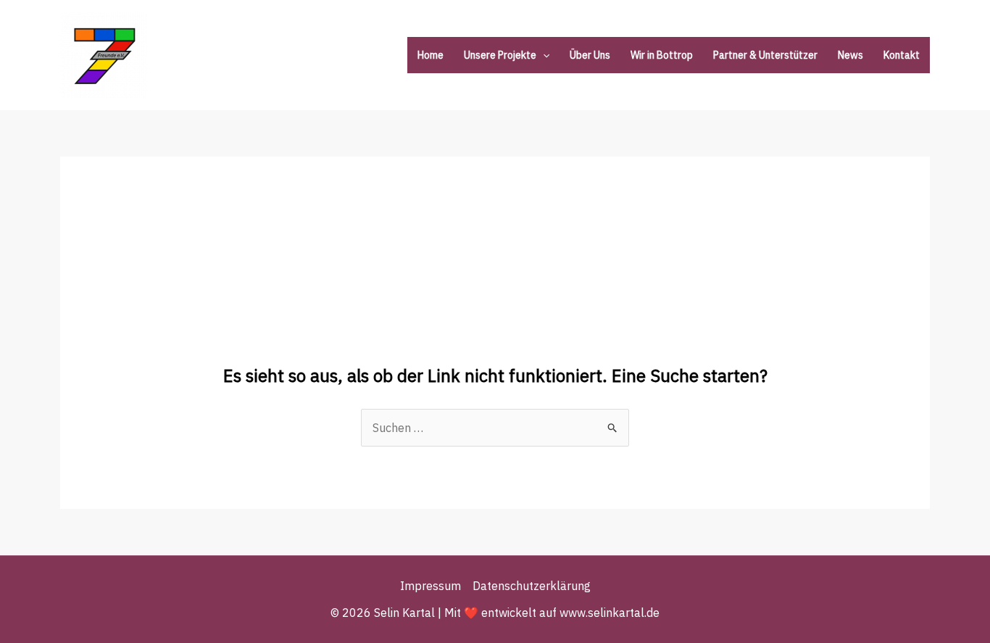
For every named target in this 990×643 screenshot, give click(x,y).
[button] (542, 55)
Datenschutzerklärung (532, 585)
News (850, 55)
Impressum (430, 585)
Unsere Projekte (500, 55)
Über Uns (590, 55)
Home (430, 55)
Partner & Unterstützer (765, 55)
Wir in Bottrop (662, 55)
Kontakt (901, 55)
